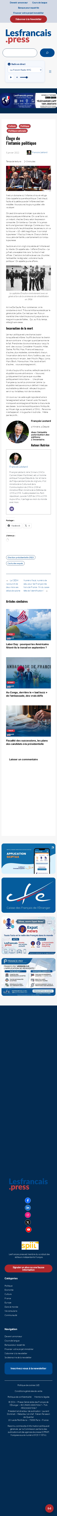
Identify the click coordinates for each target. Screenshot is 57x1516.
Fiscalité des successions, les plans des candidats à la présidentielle (27, 742)
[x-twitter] (28, 1222)
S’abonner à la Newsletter (29, 19)
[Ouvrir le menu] (50, 71)
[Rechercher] (47, 53)
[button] (49, 1508)
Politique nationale (17, 131)
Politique (25, 126)
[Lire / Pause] (11, 77)
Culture (12, 126)
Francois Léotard (39, 152)
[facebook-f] (28, 1200)
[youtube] (28, 1229)
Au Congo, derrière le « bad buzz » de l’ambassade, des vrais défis (26, 694)
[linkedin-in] (28, 1208)
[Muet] (17, 77)
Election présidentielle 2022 (21, 557)
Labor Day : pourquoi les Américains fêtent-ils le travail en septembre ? (27, 646)
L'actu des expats (15, 563)
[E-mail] (11, 509)
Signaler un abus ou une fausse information (28, 1268)
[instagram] (28, 1215)
